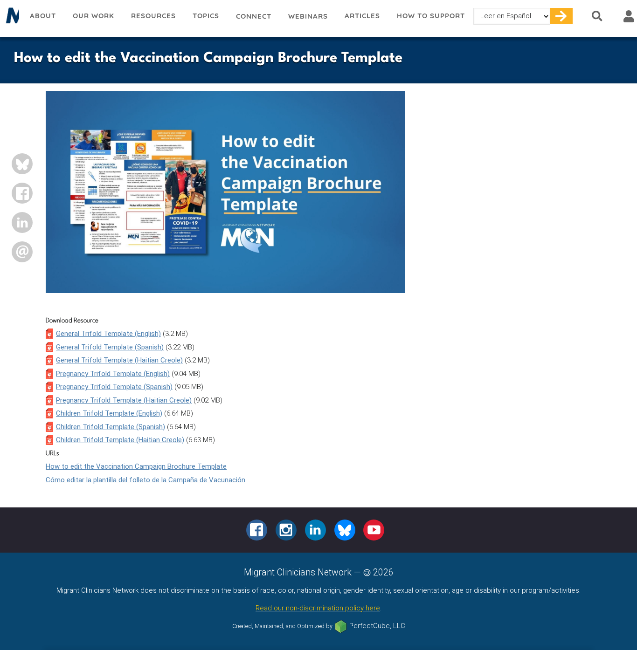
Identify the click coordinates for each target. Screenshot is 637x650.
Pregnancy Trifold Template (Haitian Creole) (124, 400)
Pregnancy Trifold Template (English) (113, 373)
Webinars (308, 16)
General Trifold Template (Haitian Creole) (119, 360)
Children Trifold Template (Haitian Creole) (120, 440)
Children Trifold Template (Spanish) (110, 427)
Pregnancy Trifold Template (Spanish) (114, 387)
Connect (253, 16)
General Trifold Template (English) (108, 333)
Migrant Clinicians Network (10, 18)
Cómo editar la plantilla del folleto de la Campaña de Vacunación (145, 480)
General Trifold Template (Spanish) (110, 347)
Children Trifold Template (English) (109, 413)
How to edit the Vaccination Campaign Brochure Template (136, 466)
